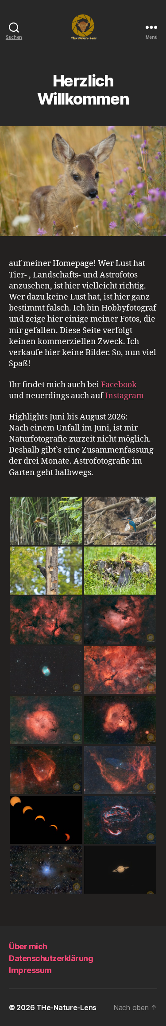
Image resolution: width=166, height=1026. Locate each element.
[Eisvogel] (46, 521)
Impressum (30, 970)
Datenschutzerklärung (51, 958)
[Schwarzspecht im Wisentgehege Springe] (46, 571)
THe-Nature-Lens (66, 1007)
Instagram (124, 396)
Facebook (119, 385)
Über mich (28, 946)
